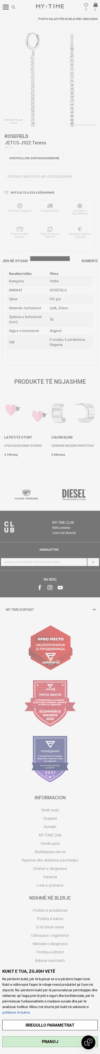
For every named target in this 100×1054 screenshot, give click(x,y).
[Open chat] (88, 1042)
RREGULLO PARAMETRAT (50, 1025)
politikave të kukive (16, 1012)
